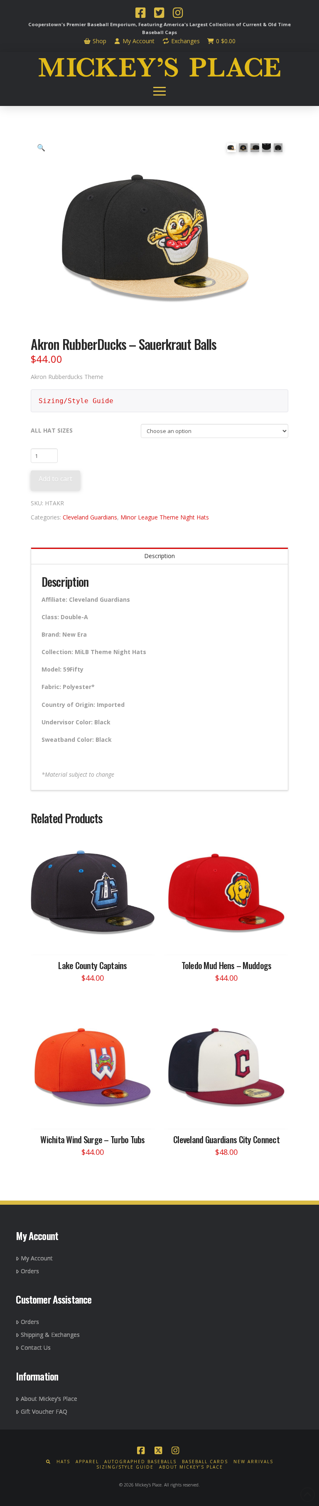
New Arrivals (253, 1461)
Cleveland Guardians (90, 517)
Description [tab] (159, 556)
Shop (98, 41)
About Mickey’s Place (49, 1399)
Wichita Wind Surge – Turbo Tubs (92, 1139)
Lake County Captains (92, 965)
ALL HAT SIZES (52, 430)
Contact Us (36, 1347)
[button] (159, 91)
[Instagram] (178, 13)
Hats (63, 1461)
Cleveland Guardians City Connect (226, 1139)
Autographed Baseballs (140, 1461)
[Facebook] (140, 13)
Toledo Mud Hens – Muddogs (227, 965)
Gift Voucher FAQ (44, 1411)
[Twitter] (159, 13)
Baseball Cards (205, 1461)
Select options (95, 940)
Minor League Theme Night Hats (164, 517)
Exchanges (184, 41)
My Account (138, 41)
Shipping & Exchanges (50, 1335)
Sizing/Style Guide (76, 401)
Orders (30, 1271)
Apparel (87, 1461)
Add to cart (55, 478)
